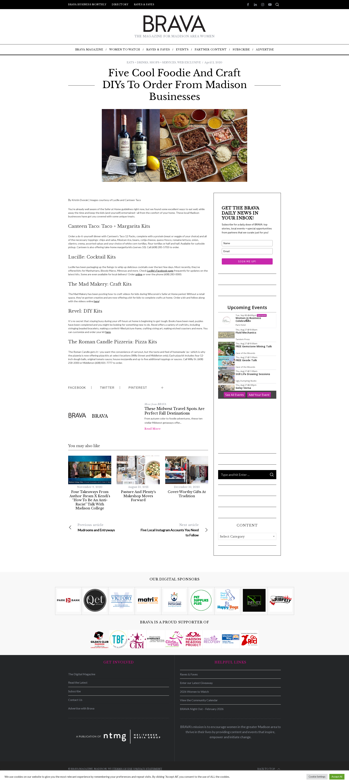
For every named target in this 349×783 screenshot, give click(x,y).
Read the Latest (77, 682)
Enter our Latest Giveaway (196, 683)
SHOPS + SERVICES (163, 62)
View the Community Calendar (199, 700)
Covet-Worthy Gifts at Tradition (187, 494)
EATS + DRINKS (137, 62)
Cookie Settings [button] (317, 776)
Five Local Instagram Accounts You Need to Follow (170, 530)
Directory (120, 4)
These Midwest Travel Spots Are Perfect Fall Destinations (174, 411)
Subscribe (74, 691)
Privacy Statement (148, 769)
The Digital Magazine (81, 674)
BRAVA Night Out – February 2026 (202, 709)
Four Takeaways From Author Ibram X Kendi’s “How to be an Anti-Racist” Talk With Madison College (89, 500)
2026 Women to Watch (194, 691)
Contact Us (75, 699)
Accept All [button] (337, 776)
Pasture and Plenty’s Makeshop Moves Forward (138, 496)
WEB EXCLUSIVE (189, 62)
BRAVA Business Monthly (87, 4)
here (96, 301)
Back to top (266, 769)
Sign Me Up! (247, 261)
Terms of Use (123, 769)
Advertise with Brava (81, 708)
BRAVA (100, 416)
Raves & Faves (144, 4)
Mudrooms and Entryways (96, 527)
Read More (153, 428)
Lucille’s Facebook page (160, 270)
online (138, 274)
